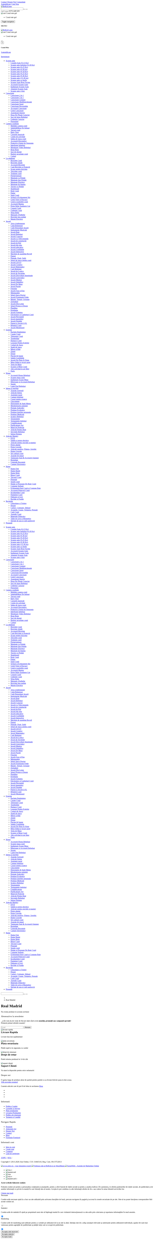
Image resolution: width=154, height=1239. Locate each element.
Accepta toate (7, 1237)
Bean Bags (15, 150)
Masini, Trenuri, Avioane (20, 299)
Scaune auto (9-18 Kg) (19, 72)
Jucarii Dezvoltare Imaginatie (22, 276)
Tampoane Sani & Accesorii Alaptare (25, 458)
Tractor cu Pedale (17, 187)
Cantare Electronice (18, 464)
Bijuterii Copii (16, 325)
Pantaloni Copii (16, 495)
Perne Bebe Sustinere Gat (20, 206)
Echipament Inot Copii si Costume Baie (26, 488)
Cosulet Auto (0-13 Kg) (20, 63)
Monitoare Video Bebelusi (21, 147)
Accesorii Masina (17, 204)
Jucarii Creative (16, 265)
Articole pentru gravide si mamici (23, 443)
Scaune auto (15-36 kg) (19, 78)
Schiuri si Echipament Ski (20, 197)
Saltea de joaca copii (18, 139)
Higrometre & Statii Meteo (21, 404)
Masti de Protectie (17, 427)
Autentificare (6, 4)
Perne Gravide (16, 447)
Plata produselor (12, 1111)
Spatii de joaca (16, 347)
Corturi (13, 156)
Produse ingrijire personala (21, 412)
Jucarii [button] (8, 221)
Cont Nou (15, 4)
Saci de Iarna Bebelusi (19, 117)
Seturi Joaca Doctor (18, 295)
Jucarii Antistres (17, 312)
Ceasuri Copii (16, 208)
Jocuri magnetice (17, 319)
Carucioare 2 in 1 (17, 95)
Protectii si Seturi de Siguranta (22, 143)
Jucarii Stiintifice (17, 282)
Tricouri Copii (16, 477)
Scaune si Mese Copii (19, 367)
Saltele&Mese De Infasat (20, 128)
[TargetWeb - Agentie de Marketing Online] (82, 1166)
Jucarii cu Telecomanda (19, 239)
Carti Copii (15, 512)
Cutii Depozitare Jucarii (20, 228)
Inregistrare (5, 57)
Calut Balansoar (17, 226)
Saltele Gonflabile (17, 358)
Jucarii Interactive (17, 252)
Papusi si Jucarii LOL (19, 323)
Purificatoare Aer (17, 425)
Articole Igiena (16, 393)
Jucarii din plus (16, 245)
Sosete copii (15, 482)
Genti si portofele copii (19, 202)
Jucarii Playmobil (17, 317)
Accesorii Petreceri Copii (20, 490)
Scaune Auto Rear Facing (20, 82)
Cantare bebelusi (17, 397)
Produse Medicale (17, 414)
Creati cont (10, 1149)
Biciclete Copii (16, 161)
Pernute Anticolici (17, 408)
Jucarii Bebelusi (17, 234)
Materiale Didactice (18, 516)
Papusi (13, 256)
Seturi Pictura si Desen (19, 306)
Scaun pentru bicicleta (19, 169)
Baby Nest (15, 132)
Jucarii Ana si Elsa (18, 291)
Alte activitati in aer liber (20, 369)
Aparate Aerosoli (17, 391)
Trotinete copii (16, 174)
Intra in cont (10, 1147)
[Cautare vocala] (27, 9)
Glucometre (15, 401)
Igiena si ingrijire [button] (12, 388)
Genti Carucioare (17, 111)
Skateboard (15, 189)
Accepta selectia (8, 1234)
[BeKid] (6, 6)
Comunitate (21, 2)
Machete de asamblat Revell (21, 254)
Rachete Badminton (18, 332)
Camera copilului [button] (12, 124)
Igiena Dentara (16, 434)
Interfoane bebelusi (18, 145)
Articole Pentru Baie (18, 430)
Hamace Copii (16, 341)
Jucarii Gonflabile (17, 249)
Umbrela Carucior (17, 119)
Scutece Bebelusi (17, 417)
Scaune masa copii (18, 378)
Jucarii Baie (15, 232)
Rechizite (9, 968)
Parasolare (14, 121)
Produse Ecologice (18, 410)
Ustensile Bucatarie (18, 462)
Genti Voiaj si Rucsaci (19, 200)
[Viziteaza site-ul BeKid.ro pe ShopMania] (48, 1166)
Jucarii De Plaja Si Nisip (20, 360)
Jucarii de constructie (18, 241)
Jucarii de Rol (16, 243)
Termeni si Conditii (13, 1117)
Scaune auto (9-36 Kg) (19, 76)
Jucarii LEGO (16, 262)
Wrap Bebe (15, 213)
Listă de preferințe (12, 1154)
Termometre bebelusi (18, 421)
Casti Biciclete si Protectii (20, 167)
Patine (13, 193)
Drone (13, 354)
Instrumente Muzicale (19, 230)
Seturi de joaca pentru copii (21, 260)
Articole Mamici (12, 902)
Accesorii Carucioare (19, 108)
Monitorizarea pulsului (19, 406)
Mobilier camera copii (19, 126)
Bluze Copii (15, 475)
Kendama (14, 310)
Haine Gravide (16, 451)
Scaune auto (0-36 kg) (19, 69)
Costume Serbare (17, 486)
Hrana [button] (8, 373)
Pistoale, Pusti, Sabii (18, 258)
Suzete (13, 384)
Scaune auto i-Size (18, 91)
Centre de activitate (18, 137)
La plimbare (10, 625)
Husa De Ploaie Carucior (20, 115)
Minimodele (15, 293)
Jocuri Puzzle (16, 286)
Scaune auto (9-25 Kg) (19, 74)
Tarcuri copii (15, 130)
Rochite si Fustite (17, 499)
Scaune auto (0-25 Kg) (19, 67)
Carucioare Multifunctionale (21, 102)
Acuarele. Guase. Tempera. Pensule (24, 510)
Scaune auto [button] (10, 61)
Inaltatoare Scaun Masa (19, 380)
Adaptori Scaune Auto (19, 89)
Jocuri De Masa (16, 284)
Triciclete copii (16, 171)
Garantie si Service (13, 1108)
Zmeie (13, 351)
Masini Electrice (17, 219)
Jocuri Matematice (17, 267)
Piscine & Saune (17, 356)
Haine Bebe (15, 473)
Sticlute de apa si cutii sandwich (23, 521)
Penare (13, 506)
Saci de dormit (16, 152)
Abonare (27, 1027)
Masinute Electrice (18, 182)
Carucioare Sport (17, 104)
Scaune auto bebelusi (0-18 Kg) (23, 65)
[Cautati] (24, 9)
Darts (13, 371)
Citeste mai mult (7, 1193)
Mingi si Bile (15, 349)
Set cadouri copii (17, 453)
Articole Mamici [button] (12, 436)
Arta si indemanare (18, 223)
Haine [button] (8, 466)
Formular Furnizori (13, 1138)
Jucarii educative (17, 247)
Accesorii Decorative (19, 141)
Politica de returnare (13, 1115)
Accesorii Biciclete (18, 165)
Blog (41, 1086)
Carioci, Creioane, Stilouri (20, 508)
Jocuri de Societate (18, 273)
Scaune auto (10, 527)
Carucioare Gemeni (18, 100)
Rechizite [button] (9, 501)
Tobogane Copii (17, 336)
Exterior (9, 796)
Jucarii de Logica (17, 271)
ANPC (3, 1158)
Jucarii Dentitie (16, 321)
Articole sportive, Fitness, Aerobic (23, 449)
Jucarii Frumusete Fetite (20, 297)
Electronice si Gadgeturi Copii (22, 315)
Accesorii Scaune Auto (19, 85)
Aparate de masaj (17, 456)
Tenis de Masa (16, 364)
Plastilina (14, 308)
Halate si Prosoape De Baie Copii (23, 484)
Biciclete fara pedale (18, 217)
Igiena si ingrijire (12, 855)
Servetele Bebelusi (18, 432)
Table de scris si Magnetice (21, 519)
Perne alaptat (15, 445)
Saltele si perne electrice (20, 440)
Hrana (8, 839)
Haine (8, 933)
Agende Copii (16, 514)
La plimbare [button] (10, 158)
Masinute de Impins (18, 184)
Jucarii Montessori (17, 328)
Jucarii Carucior (17, 236)
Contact (4, 2)
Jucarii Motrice (16, 280)
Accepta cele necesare (10, 1232)
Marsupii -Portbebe (18, 215)
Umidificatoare (16, 423)
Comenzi (9, 1151)
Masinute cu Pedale (18, 178)
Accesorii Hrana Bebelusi (20, 375)
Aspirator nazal (16, 395)
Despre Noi (11, 2)
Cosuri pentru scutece (19, 399)
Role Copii (15, 191)
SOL (9, 1158)
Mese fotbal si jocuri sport (20, 362)
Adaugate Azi (11, 1129)
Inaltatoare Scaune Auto (20, 87)
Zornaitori (14, 302)
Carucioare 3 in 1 (17, 98)
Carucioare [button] (10, 93)
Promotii (9, 523)
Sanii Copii (15, 195)
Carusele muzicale (17, 134)
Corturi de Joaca (17, 345)
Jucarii (8, 688)
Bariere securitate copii (19, 154)
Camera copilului (12, 590)
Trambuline (15, 338)
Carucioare (10, 560)
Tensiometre (15, 419)
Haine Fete (15, 469)
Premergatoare (16, 176)
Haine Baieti (15, 471)
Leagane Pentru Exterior (20, 343)
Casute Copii (15, 334)
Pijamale (14, 480)
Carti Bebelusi (16, 269)
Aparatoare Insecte (18, 113)
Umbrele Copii (16, 210)
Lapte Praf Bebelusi (18, 386)
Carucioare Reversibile (19, 106)
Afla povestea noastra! (9, 1082)
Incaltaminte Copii (18, 493)
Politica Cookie (11, 1106)
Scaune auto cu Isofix (19, 80)
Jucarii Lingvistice (17, 278)
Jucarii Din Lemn (17, 304)
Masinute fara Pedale (18, 180)
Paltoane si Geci (17, 497)
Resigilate (14, 460)
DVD (13, 438)
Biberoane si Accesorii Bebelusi (23, 382)
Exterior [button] (9, 330)
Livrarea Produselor (13, 1113)
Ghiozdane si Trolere (18, 503)
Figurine (14, 289)
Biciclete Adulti (16, 163)
